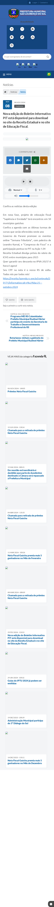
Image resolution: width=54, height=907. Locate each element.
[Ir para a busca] (33, 45)
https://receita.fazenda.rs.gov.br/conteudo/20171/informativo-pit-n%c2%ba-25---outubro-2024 (26, 282)
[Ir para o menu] (27, 45)
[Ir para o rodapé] (40, 45)
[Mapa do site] (33, 37)
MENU (9, 74)
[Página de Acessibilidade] (12, 45)
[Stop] (30, 182)
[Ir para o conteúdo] (20, 45)
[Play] (24, 182)
